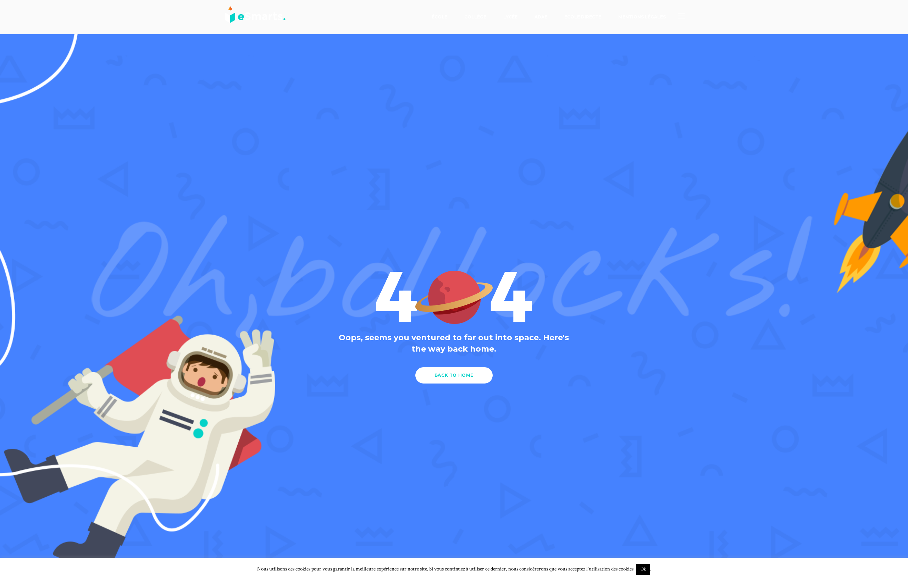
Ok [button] (643, 569)
